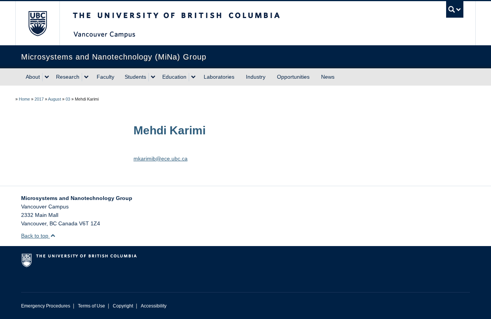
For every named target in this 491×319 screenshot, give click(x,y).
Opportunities (293, 77)
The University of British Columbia (37, 23)
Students (135, 77)
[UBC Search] (454, 9)
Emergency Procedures (45, 306)
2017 (39, 99)
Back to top (35, 236)
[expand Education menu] (193, 77)
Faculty (105, 77)
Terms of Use (91, 306)
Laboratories (219, 77)
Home (24, 99)
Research (67, 77)
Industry (255, 77)
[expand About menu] (46, 77)
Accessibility (153, 306)
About (33, 77)
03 (68, 99)
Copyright (123, 306)
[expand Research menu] (86, 77)
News (327, 77)
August (54, 99)
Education (174, 77)
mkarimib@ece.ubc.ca (160, 158)
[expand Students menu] (153, 77)
